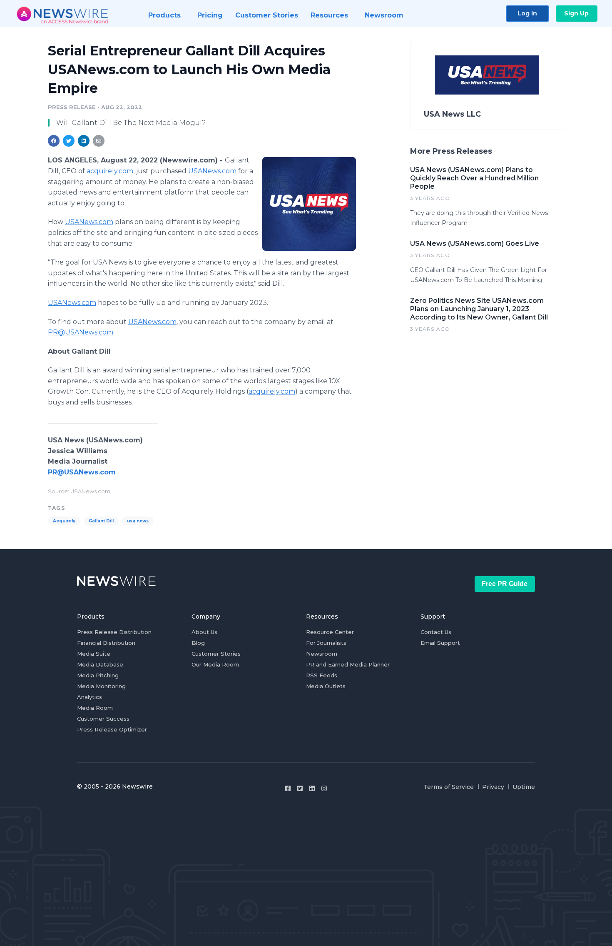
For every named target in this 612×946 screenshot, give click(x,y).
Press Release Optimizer (112, 729)
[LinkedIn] (312, 788)
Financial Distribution (106, 642)
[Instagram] (324, 788)
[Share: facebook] (53, 140)
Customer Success (103, 718)
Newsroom (321, 653)
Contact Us (435, 632)
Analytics (89, 697)
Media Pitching (98, 675)
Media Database (100, 664)
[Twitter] (300, 788)
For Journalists (326, 642)
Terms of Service (448, 787)
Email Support (440, 642)
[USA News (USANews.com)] (309, 203)
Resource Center (330, 632)
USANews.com (212, 171)
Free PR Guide (504, 583)
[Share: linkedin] (84, 140)
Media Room (95, 707)
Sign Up (576, 13)
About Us (204, 632)
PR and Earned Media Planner (348, 664)
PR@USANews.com (80, 332)
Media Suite (93, 653)
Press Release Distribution (114, 632)
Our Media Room (215, 664)
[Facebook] (288, 788)
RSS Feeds (321, 675)
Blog (198, 642)
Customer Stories (216, 653)
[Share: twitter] (68, 140)
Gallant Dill (101, 521)
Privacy (493, 787)
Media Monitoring (101, 686)
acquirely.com (110, 171)
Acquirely (64, 521)
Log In (527, 13)
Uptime (523, 787)
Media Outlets (326, 686)
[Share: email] (98, 140)
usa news (138, 521)
